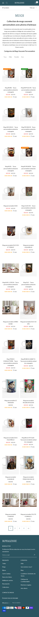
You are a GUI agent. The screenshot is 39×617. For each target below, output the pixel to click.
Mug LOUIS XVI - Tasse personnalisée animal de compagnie (28, 208)
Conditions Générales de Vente (28, 575)
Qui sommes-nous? (26, 567)
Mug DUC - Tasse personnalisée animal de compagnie (28, 284)
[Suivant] (28, 528)
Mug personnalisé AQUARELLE (28, 246)
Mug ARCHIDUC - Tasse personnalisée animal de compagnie (10, 129)
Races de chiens (7, 577)
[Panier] (36, 3)
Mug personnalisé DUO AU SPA (28, 323)
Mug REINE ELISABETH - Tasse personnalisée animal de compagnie (28, 361)
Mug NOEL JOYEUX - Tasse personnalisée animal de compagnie (10, 284)
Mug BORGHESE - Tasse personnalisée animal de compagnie (28, 168)
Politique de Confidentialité (25, 580)
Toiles (4, 563)
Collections (5, 587)
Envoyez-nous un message (10, 598)
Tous (5, 57)
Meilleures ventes (7, 580)
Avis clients (24, 588)
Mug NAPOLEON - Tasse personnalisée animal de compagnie (28, 90)
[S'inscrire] (34, 554)
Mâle (10, 57)
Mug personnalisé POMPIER (10, 515)
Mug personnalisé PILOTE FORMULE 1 (28, 515)
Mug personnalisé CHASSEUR (10, 478)
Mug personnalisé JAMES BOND (10, 323)
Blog (22, 570)
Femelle (16, 57)
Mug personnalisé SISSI (11, 206)
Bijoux (4, 570)
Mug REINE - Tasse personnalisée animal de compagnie (11, 90)
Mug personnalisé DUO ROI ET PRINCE (10, 246)
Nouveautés (6, 584)
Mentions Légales (26, 585)
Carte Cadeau (6, 573)
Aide (22, 563)
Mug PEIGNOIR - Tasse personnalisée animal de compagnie (28, 129)
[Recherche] (7, 3)
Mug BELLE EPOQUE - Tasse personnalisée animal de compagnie (28, 440)
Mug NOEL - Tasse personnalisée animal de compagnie (11, 168)
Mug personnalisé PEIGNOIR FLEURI (28, 401)
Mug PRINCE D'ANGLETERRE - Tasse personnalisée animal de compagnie (11, 362)
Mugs (4, 567)
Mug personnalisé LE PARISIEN (11, 401)
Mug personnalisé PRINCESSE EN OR (28, 478)
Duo (22, 57)
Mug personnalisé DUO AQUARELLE (11, 439)
